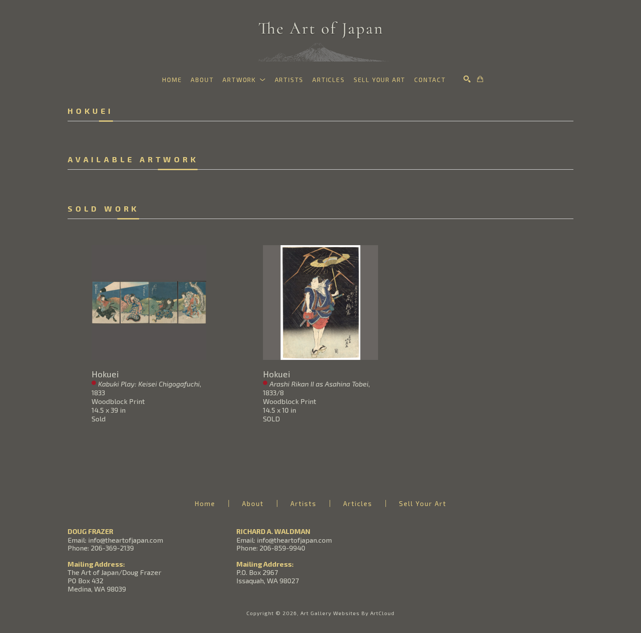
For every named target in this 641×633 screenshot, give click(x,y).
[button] (244, 79)
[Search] (467, 78)
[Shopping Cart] (480, 78)
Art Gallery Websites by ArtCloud (347, 613)
